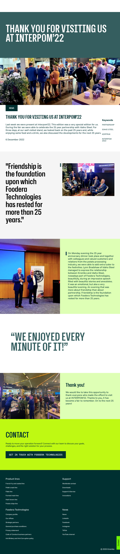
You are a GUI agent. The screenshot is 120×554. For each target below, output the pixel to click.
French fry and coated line (15, 483)
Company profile (12, 514)
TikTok (64, 530)
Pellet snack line (11, 487)
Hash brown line (11, 499)
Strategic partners (12, 522)
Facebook (65, 522)
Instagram (66, 526)
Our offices (10, 518)
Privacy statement (12, 530)
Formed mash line (12, 495)
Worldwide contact (69, 483)
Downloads (66, 487)
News (11, 108)
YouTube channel (68, 534)
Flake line (9, 491)
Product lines (13, 478)
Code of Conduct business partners (18, 534)
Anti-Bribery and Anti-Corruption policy (20, 538)
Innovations (66, 495)
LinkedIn (65, 518)
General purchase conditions (16, 526)
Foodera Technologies (17, 509)
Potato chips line (12, 503)
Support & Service (68, 491)
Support (66, 478)
